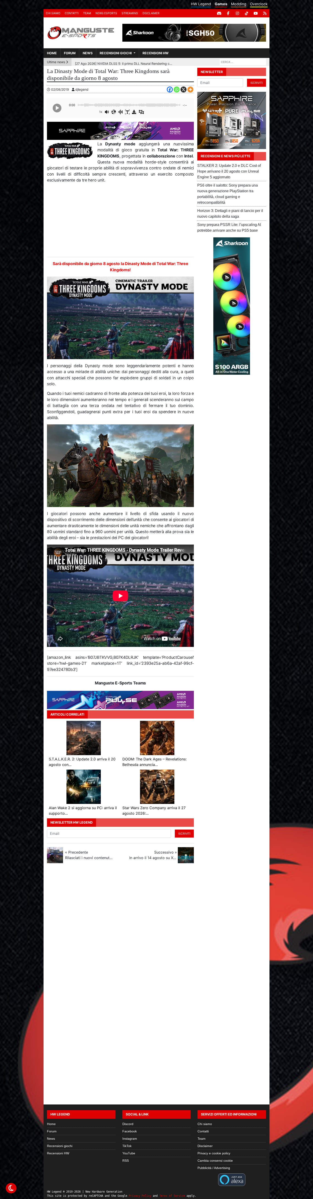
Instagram (129, 1138)
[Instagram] (237, 13)
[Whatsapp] (177, 89)
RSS (125, 1160)
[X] (184, 89)
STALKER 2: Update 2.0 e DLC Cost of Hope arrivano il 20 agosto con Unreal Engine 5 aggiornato (229, 171)
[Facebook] (228, 13)
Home (52, 53)
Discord (127, 1124)
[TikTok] (246, 13)
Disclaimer (151, 13)
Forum (70, 53)
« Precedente (89, 855)
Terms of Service (172, 1195)
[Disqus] (156, 928)
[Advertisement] (120, 220)
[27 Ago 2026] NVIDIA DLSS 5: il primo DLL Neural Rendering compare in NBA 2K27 (124, 62)
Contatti (72, 13)
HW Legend (201, 4)
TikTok (127, 1146)
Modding (238, 4)
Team (87, 13)
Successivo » (153, 855)
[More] (190, 89)
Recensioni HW (156, 53)
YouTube (128, 1153)
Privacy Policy (140, 1195)
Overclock (259, 4)
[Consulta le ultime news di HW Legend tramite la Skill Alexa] (231, 1179)
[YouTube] (255, 13)
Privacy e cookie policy (214, 1153)
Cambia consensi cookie (215, 1160)
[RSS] (264, 13)
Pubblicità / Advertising (214, 1168)
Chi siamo (53, 13)
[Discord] (219, 13)
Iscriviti (184, 833)
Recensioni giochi (116, 53)
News (88, 53)
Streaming (130, 13)
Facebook (129, 1131)
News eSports (106, 13)
